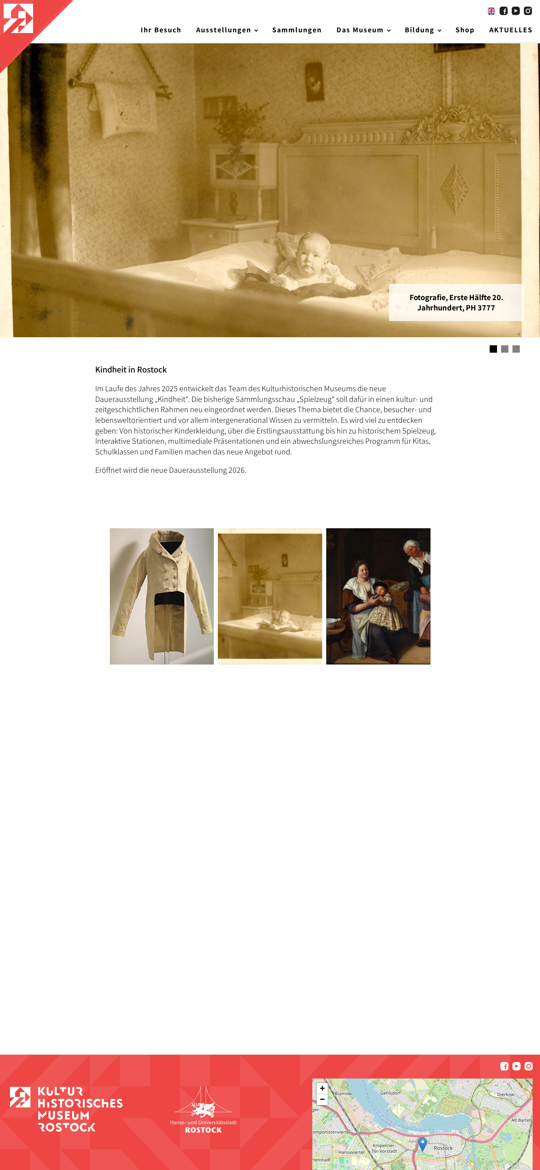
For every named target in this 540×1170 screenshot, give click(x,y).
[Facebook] (504, 11)
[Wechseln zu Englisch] (491, 11)
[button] (422, 1144)
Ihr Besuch (161, 30)
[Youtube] (516, 11)
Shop (465, 30)
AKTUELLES (511, 30)
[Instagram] (528, 11)
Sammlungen (297, 30)
